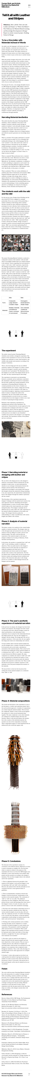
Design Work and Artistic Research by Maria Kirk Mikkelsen (11, 5)
